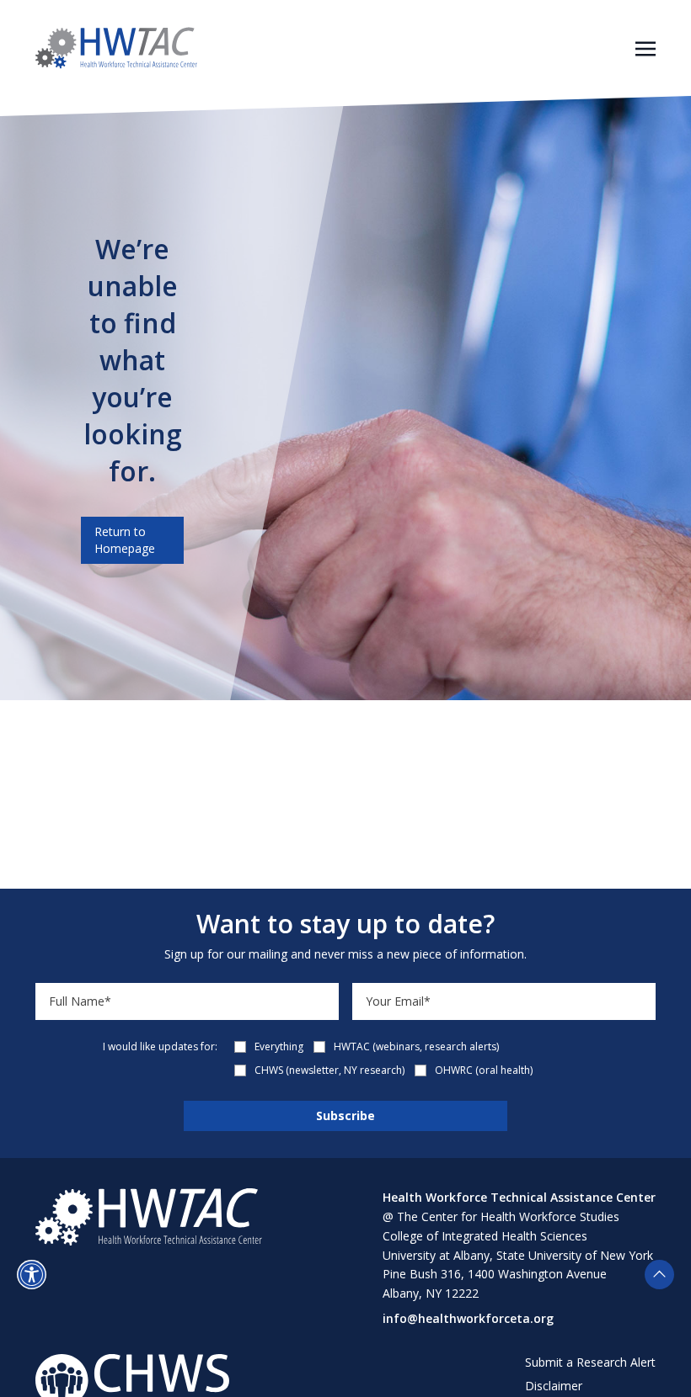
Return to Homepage (124, 539)
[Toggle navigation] (645, 47)
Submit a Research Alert (590, 1362)
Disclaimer (553, 1386)
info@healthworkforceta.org (468, 1318)
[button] (31, 1274)
